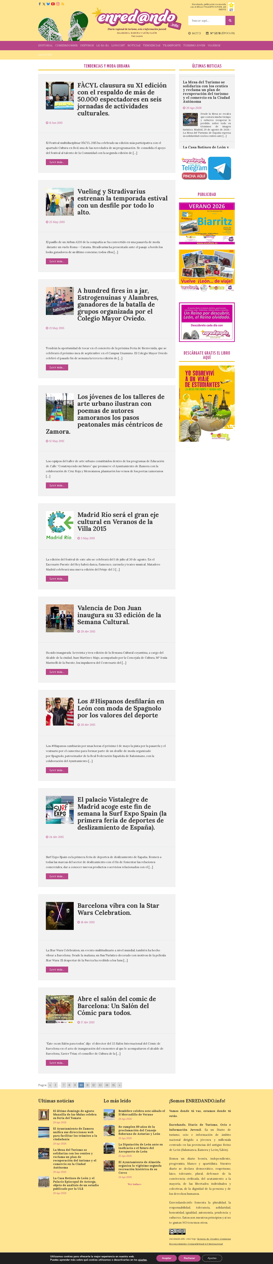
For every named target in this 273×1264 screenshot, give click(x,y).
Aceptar (166, 1258)
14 (107, 1085)
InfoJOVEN (45, 54)
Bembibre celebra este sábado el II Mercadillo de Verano (141, 1112)
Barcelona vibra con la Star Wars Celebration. (118, 908)
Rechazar (189, 1258)
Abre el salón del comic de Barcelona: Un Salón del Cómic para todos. (116, 1006)
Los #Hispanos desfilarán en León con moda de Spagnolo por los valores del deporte (120, 708)
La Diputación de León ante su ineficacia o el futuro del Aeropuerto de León (140, 1148)
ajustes (142, 1260)
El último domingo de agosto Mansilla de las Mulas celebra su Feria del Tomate (75, 1114)
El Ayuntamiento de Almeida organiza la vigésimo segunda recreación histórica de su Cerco (140, 1167)
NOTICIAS (134, 45)
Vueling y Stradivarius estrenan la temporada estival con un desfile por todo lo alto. (122, 201)
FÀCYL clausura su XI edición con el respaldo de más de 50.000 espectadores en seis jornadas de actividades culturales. (122, 99)
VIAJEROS (214, 45)
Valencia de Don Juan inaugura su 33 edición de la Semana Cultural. (119, 615)
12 (93, 1085)
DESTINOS (87, 45)
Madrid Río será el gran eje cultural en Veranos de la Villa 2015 (118, 522)
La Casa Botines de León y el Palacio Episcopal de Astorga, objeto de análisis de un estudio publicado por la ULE (206, 118)
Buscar (230, 20)
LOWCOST (118, 45)
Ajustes (212, 1258)
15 (113, 1085)
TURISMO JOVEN (194, 45)
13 (100, 1085)
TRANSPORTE (172, 45)
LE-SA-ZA (102, 45)
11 (87, 1085)
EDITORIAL (45, 45)
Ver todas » (135, 1184)
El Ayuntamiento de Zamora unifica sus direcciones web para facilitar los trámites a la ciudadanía (75, 1134)
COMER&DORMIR (66, 45)
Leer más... (57, 162)
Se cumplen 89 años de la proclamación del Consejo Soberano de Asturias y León (139, 1130)
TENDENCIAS (151, 45)
